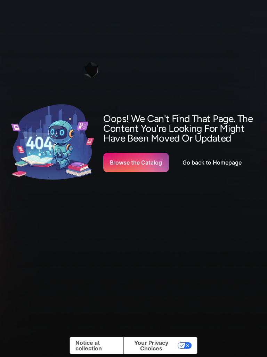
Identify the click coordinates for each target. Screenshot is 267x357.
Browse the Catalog (136, 162)
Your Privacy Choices (151, 345)
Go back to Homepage (212, 162)
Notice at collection (88, 345)
